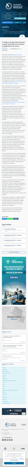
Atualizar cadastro (8, 15)
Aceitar (14, 463)
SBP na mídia (4, 397)
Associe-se (8, 13)
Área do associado (7, 22)
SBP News (4, 399)
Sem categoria (5, 401)
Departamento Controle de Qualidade (9, 380)
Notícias (3, 392)
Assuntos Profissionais (6, 373)
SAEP (20, 13)
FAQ (20, 15)
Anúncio (3, 367)
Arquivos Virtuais (5, 371)
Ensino (3, 382)
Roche (3, 395)
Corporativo (4, 378)
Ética (3, 384)
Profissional (4, 394)
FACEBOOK (4, 218)
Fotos (3, 388)
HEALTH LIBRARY (8, 18)
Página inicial (5, 30)
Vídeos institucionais (6, 403)
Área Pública (4, 369)
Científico (5, 27)
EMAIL (16, 218)
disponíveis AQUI (17, 54)
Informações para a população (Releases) (10, 390)
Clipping (3, 377)
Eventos (3, 386)
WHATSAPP (10, 218)
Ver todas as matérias (14, 252)
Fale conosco (20, 18)
